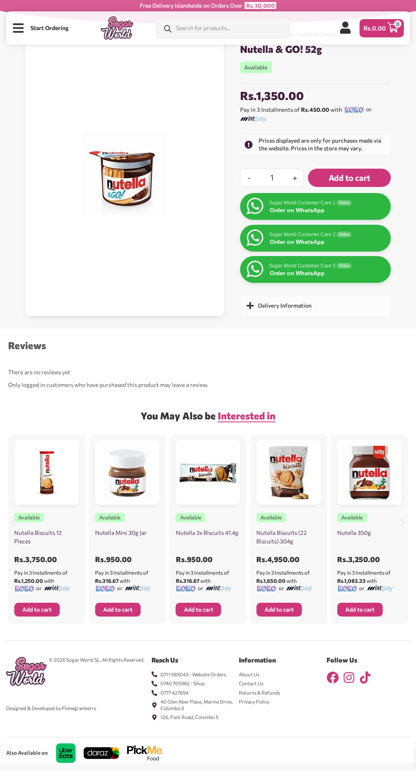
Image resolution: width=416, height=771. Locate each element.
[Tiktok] (365, 677)
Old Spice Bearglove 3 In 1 (83, 765)
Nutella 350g (354, 532)
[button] (13, 523)
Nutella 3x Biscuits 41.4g (207, 532)
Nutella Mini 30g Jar (121, 532)
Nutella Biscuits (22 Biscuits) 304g (281, 537)
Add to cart (349, 177)
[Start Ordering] (18, 28)
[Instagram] (349, 677)
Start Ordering (49, 27)
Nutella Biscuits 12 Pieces (38, 537)
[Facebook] (333, 677)
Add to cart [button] (37, 609)
